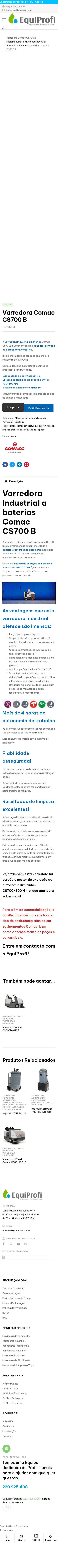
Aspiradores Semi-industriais (12, 1103)
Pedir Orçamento (38, 408)
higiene (50, 425)
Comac (13, 436)
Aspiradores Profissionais (38, 1099)
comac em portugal (26, 425)
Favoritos (50, 1540)
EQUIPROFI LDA (31, 1498)
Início (9, 41)
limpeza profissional (12, 429)
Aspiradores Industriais (9, 1097)
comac (11, 425)
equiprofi (41, 425)
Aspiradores (9, 1100)
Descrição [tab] (16, 481)
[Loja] (7, 1536)
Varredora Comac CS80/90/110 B (12, 1029)
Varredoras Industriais (18, 45)
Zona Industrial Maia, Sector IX (18, 1210)
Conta (21, 1540)
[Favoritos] (50, 1536)
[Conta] (21, 1536)
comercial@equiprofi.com (16, 1230)
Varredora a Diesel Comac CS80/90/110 (14, 1161)
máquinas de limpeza (34, 429)
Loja (7, 1540)
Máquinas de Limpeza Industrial (29, 41)
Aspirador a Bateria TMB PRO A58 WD (41, 1110)
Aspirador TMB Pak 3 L (14, 1113)
